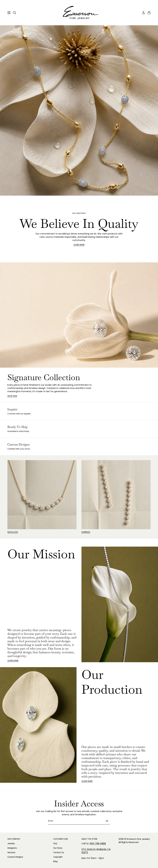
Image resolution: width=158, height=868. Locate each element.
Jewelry (11, 843)
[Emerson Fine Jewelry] (79, 12)
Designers (12, 848)
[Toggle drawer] (8, 12)
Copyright (58, 857)
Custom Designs (15, 857)
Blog (55, 861)
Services (11, 852)
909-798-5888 (98, 843)
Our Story (57, 848)
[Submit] (106, 820)
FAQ (55, 843)
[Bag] (149, 12)
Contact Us (58, 852)
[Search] (14, 12)
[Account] (143, 12)
